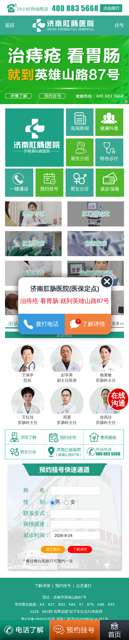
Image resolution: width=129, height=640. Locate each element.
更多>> (118, 323)
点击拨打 (84, 585)
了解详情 (80, 549)
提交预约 (53, 549)
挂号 (119, 25)
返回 (9, 25)
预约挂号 (63, 585)
